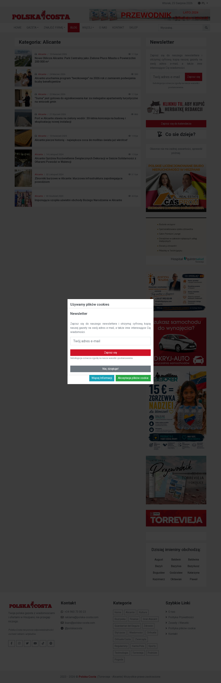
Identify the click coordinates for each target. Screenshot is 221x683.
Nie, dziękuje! (110, 368)
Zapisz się (110, 352)
